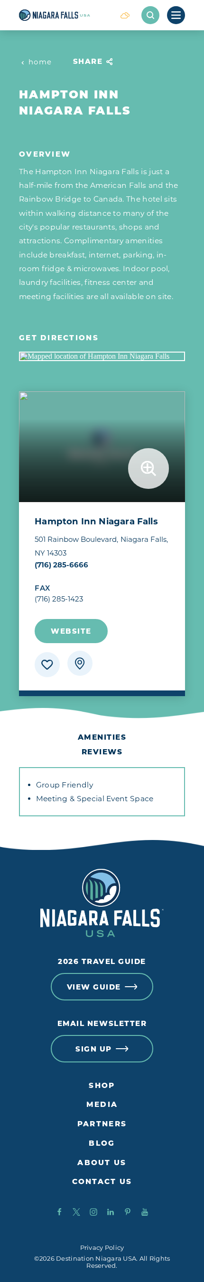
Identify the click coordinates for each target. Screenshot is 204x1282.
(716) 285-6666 (61, 564)
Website (71, 631)
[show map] (80, 663)
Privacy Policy (102, 1247)
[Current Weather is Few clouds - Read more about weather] (125, 15)
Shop (102, 1085)
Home (40, 61)
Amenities (102, 737)
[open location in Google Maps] (102, 356)
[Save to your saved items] (47, 664)
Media (102, 1104)
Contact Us (102, 1181)
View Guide (94, 986)
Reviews (102, 751)
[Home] (63, 15)
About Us (101, 1162)
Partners (102, 1124)
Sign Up (93, 1048)
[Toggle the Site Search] (150, 15)
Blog (102, 1143)
